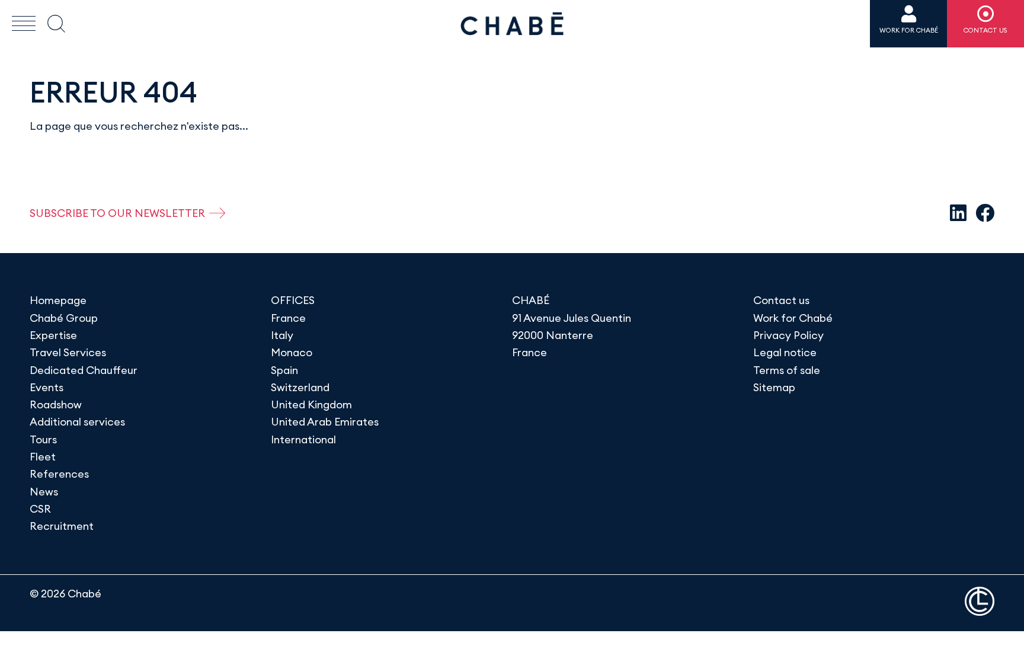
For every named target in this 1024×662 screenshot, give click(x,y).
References (59, 474)
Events (46, 387)
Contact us (781, 300)
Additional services (77, 421)
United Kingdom (311, 404)
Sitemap (774, 387)
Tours (43, 439)
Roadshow (56, 404)
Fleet (43, 456)
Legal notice (785, 352)
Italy (282, 335)
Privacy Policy (788, 335)
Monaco (291, 352)
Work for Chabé (793, 318)
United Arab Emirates (325, 421)
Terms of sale (786, 370)
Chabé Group (64, 318)
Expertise (53, 335)
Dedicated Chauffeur (83, 370)
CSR (40, 509)
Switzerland (300, 387)
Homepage (58, 300)
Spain (284, 370)
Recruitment (62, 526)
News (44, 491)
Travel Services (68, 352)
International (303, 439)
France (288, 318)
